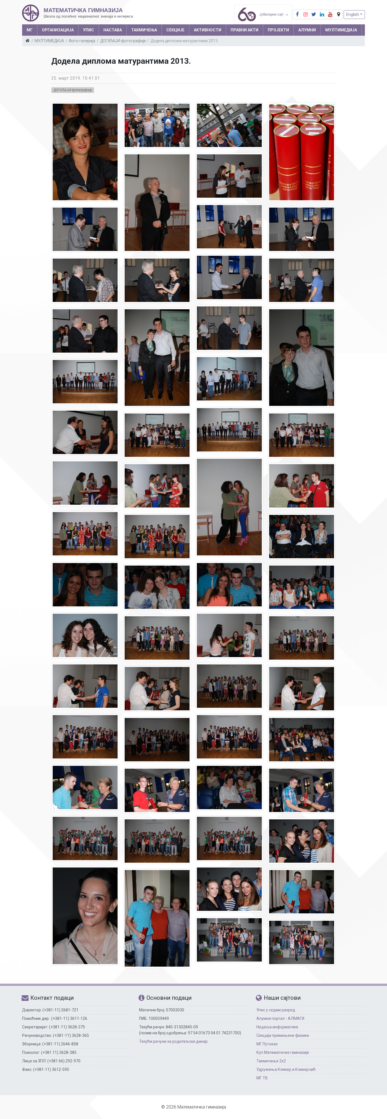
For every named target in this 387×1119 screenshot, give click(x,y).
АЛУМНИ (307, 30)
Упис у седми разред (275, 1010)
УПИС (88, 30)
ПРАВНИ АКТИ (244, 30)
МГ (30, 30)
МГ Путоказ (267, 1044)
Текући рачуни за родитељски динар (173, 1041)
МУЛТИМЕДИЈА (341, 30)
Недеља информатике (277, 1027)
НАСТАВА (112, 30)
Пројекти (278, 30)
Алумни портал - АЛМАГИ (280, 1018)
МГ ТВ (262, 1078)
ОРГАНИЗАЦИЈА (58, 30)
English (352, 14)
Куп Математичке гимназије (282, 1052)
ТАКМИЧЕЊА (144, 30)
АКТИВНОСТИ (207, 30)
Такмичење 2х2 (271, 1061)
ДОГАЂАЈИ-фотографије (123, 41)
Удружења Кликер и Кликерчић (286, 1069)
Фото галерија (82, 41)
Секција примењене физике (282, 1035)
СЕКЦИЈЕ (175, 30)
